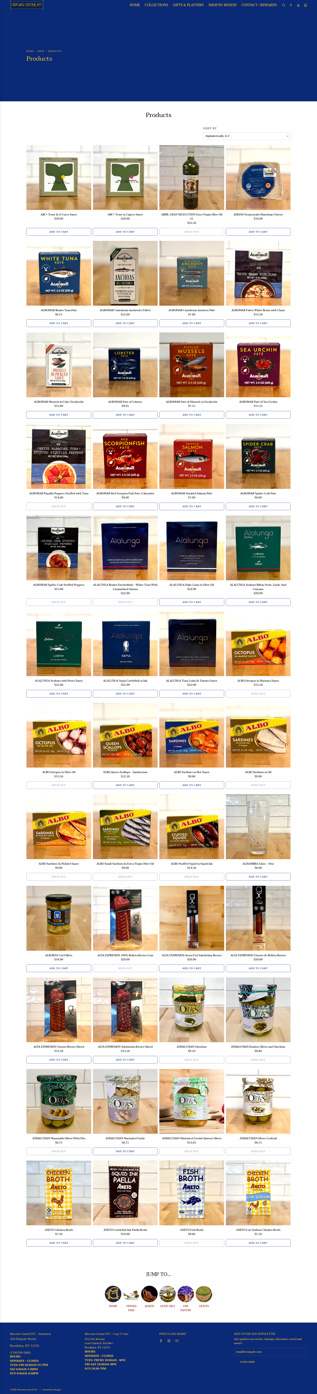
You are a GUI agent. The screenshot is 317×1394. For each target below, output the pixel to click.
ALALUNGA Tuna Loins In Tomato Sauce (191, 681)
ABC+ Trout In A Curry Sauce (59, 215)
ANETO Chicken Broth (59, 1230)
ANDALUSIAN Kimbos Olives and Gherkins (258, 1047)
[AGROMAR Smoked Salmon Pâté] (191, 456)
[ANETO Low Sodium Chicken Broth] (258, 1192)
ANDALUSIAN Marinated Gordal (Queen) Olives (192, 1138)
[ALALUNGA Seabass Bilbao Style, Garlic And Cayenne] (258, 547)
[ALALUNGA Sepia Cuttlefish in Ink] (125, 643)
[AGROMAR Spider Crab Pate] (258, 456)
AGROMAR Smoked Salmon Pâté (191, 494)
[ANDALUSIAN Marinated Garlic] (125, 1101)
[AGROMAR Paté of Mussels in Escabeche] (191, 364)
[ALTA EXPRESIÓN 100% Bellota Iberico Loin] (125, 918)
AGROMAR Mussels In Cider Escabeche (59, 402)
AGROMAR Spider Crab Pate (258, 494)
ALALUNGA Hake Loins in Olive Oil (191, 585)
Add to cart (58, 232)
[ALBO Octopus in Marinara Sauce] (258, 643)
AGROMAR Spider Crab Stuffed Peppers (58, 585)
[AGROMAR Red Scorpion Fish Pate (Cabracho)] (125, 456)
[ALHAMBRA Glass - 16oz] (258, 826)
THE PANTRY (185, 1308)
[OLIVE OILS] (167, 1294)
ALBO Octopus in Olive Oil (58, 772)
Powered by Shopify (52, 1389)
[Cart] (305, 5)
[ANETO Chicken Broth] (58, 1192)
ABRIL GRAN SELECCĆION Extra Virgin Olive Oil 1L (191, 217)
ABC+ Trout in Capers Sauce (125, 215)
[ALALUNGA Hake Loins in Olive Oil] (191, 547)
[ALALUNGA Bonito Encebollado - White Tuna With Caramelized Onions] (125, 547)
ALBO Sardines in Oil (258, 772)
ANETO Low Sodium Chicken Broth (258, 1230)
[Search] (283, 5)
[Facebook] (161, 1340)
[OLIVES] (204, 1294)
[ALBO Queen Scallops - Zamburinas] (125, 735)
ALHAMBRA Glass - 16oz (258, 864)
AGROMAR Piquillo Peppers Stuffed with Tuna (58, 494)
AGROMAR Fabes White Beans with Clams (258, 310)
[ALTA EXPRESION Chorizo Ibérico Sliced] (58, 1009)
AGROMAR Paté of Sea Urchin (258, 402)
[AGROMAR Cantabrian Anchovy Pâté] (191, 273)
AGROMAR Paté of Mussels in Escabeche (192, 402)
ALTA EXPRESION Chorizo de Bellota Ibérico (258, 955)
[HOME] (113, 1294)
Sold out (192, 232)
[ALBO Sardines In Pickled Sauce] (58, 826)
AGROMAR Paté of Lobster (125, 402)
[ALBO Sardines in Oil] (258, 735)
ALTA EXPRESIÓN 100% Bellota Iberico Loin (125, 955)
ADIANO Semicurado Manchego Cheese (258, 215)
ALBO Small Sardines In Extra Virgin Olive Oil (125, 864)
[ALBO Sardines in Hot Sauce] (191, 735)
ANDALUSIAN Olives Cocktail (258, 1138)
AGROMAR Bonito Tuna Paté (59, 310)
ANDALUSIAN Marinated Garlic (125, 1138)
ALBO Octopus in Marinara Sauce (258, 681)
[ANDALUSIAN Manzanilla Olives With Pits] (58, 1101)
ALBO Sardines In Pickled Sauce (59, 864)
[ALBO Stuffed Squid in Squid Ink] (191, 826)
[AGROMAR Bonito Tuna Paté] (58, 273)
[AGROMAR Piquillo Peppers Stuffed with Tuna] (58, 456)
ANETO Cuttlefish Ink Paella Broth (125, 1230)
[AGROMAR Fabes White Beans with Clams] (258, 273)
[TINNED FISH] (131, 1294)
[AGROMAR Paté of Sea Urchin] (258, 364)
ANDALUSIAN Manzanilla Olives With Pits (58, 1138)
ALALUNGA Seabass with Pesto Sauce (59, 681)
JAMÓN (149, 1306)
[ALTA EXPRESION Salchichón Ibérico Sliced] (125, 1009)
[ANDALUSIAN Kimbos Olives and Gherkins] (258, 1009)
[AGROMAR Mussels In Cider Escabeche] (58, 364)
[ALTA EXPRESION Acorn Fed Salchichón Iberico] (191, 918)
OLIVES (204, 1306)
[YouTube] (176, 1340)
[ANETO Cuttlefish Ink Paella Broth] (125, 1192)
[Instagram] (169, 1340)
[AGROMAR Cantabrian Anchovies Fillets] (125, 273)
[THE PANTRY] (185, 1294)
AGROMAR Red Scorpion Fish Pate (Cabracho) (125, 494)
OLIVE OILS (167, 1306)
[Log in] (291, 5)
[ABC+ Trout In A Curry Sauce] (58, 177)
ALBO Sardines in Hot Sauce (192, 772)
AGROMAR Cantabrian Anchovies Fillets (125, 310)
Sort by (210, 128)
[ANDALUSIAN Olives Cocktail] (258, 1101)
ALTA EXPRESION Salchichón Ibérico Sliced (125, 1047)
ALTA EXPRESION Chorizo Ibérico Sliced (59, 1047)
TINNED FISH (131, 1308)
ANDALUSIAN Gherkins (192, 1047)
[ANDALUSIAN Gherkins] (191, 1009)
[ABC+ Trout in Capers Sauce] (125, 177)
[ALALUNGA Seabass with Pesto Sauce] (58, 643)
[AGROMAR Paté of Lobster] (125, 364)
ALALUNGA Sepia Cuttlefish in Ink (125, 681)
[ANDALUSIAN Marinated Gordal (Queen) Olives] (191, 1101)
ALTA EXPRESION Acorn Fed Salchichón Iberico (192, 955)
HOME (113, 1306)
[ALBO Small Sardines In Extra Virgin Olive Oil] (125, 826)
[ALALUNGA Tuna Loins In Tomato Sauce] (191, 643)
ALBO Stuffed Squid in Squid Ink (192, 864)
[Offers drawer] (298, 5)
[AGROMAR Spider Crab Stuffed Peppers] (58, 547)
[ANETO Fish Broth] (191, 1192)
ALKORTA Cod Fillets (58, 955)
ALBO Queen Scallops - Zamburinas (125, 772)
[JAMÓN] (149, 1294)
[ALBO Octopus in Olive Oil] (58, 735)
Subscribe (247, 1362)
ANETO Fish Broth (191, 1230)
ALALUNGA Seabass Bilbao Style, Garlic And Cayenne (258, 587)
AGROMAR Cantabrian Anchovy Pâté (191, 310)
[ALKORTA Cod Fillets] (58, 918)
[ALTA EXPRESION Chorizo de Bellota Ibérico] (258, 918)
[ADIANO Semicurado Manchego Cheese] (258, 177)
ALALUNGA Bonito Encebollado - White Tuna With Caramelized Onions (125, 587)
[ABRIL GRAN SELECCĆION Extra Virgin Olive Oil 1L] (191, 177)
